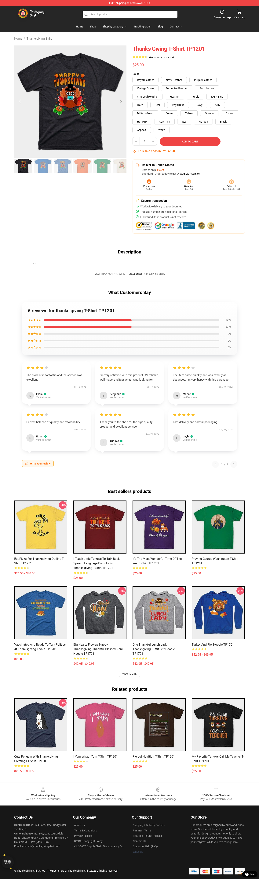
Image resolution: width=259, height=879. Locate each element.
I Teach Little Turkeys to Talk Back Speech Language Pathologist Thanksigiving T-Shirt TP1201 (96, 563)
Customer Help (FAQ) (145, 846)
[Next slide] (121, 102)
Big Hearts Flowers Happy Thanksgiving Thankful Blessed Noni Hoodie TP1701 (98, 649)
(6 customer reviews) (161, 57)
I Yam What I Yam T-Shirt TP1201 (95, 756)
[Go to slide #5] (102, 166)
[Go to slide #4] (82, 166)
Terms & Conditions (85, 830)
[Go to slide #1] (23, 166)
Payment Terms (142, 830)
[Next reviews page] (233, 464)
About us (79, 825)
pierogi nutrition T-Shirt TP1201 (154, 756)
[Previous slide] (20, 102)
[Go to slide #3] (63, 166)
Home (18, 38)
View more (129, 674)
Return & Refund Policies (147, 835)
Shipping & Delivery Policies (149, 825)
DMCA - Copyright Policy (88, 841)
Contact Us (139, 841)
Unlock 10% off (7, 862)
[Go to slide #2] (43, 166)
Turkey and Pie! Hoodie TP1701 (213, 644)
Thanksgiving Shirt (39, 38)
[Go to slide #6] (122, 166)
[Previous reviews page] (215, 464)
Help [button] (252, 874)
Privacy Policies (83, 835)
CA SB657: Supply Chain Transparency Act (99, 846)
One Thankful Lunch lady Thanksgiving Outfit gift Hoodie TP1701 (154, 649)
